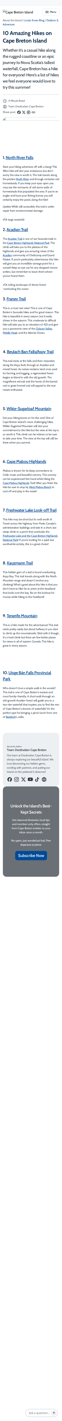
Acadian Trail (17, 229)
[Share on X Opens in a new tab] (24, 112)
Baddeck (11, 717)
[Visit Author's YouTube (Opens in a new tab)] (30, 779)
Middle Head (10, 332)
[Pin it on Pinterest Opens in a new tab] (29, 112)
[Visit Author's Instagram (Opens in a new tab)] (16, 779)
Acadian (7, 255)
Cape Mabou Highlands (26, 461)
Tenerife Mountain (22, 615)
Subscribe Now (31, 855)
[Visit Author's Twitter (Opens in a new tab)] (23, 779)
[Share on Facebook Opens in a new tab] (19, 112)
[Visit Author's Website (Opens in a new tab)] (44, 779)
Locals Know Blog (34, 20)
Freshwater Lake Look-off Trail (31, 510)
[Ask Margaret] (54, 1413)
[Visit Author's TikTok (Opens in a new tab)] (37, 779)
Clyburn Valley (44, 328)
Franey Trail (16, 298)
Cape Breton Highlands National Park (28, 243)
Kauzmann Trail (20, 562)
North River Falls (19, 157)
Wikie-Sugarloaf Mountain (29, 408)
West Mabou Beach (40, 487)
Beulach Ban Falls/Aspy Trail (30, 351)
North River (22, 179)
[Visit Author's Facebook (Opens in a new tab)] (9, 779)
